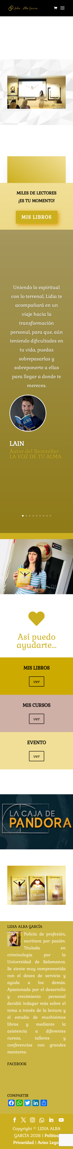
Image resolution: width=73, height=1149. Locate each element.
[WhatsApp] (42, 1120)
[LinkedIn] (51, 1120)
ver (36, 681)
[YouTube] (61, 1120)
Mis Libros (36, 217)
